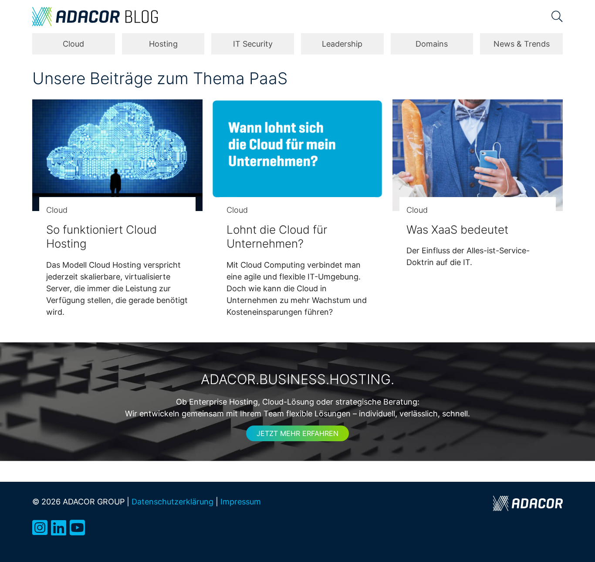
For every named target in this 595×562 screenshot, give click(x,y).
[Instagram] (39, 527)
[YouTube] (77, 527)
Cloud (73, 43)
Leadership (342, 43)
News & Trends (522, 43)
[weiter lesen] (117, 155)
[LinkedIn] (58, 527)
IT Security (253, 43)
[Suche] (557, 16)
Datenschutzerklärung (172, 501)
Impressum (240, 501)
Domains (432, 43)
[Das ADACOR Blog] (95, 16)
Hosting (163, 43)
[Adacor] (528, 503)
